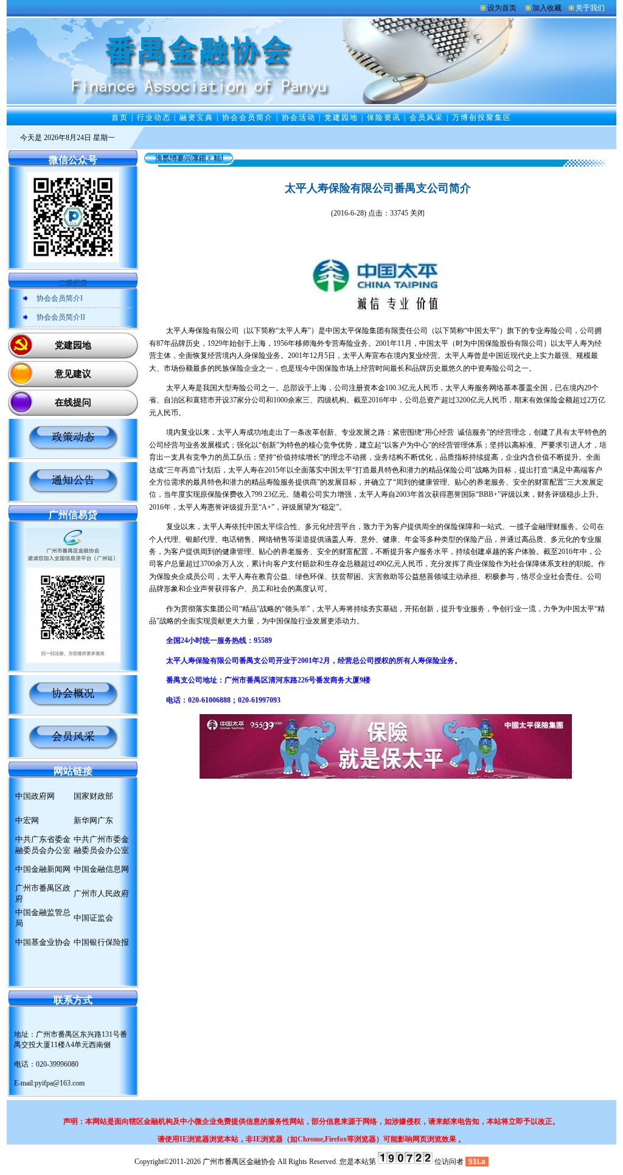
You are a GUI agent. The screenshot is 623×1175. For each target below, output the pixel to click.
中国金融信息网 (101, 869)
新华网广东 (93, 820)
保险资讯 (384, 117)
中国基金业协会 (43, 942)
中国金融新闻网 (43, 869)
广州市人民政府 (101, 893)
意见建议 (73, 374)
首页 (119, 117)
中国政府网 (35, 796)
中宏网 (27, 820)
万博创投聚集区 (482, 117)
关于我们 (590, 8)
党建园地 (341, 117)
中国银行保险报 (101, 942)
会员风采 (426, 117)
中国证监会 (93, 917)
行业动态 (154, 117)
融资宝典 (196, 117)
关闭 (417, 213)
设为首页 (502, 8)
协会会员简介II (61, 317)
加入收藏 (547, 8)
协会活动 (299, 117)
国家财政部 (93, 796)
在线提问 (73, 402)
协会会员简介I (60, 298)
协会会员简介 (247, 117)
